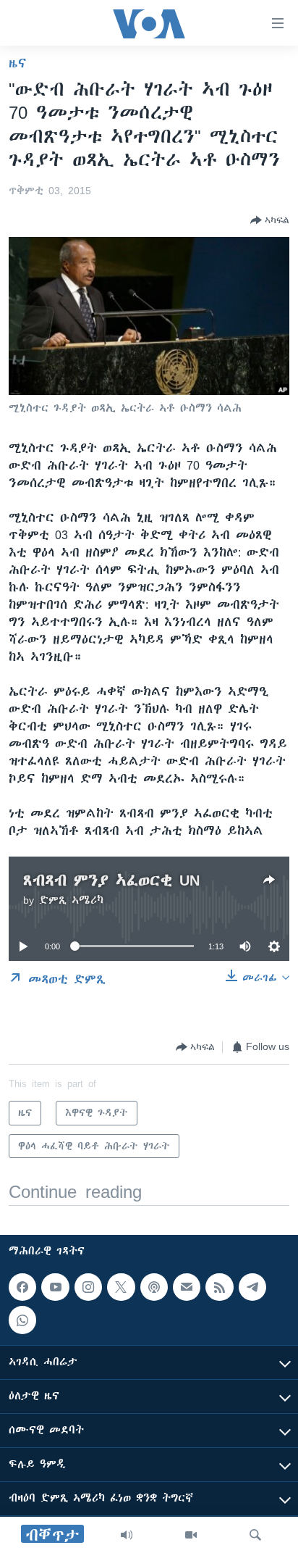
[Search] (255, 1535)
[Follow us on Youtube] (55, 1287)
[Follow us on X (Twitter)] (121, 1287)
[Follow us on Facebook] (22, 1287)
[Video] (191, 1535)
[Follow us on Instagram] (88, 1287)
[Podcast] (154, 1287)
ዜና (18, 63)
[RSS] (219, 1287)
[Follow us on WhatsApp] (22, 1320)
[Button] (269, 220)
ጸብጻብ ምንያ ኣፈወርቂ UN (111, 880)
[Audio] (126, 1535)
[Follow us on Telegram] (252, 1287)
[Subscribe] (186, 1287)
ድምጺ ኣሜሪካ (71, 900)
